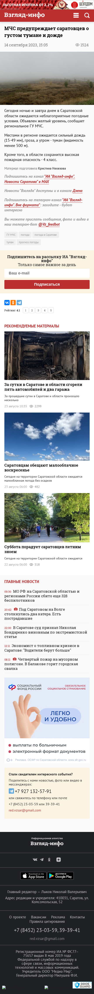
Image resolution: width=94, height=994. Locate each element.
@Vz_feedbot (49, 224)
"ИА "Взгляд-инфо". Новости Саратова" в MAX (39, 179)
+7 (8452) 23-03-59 (23, 804)
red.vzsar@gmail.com (25, 810)
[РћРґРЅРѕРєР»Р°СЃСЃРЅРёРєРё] (13, 302)
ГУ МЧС (11, 235)
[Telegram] (19, 302)
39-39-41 (52, 804)
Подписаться (47, 284)
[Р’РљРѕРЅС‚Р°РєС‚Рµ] (7, 302)
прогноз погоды (29, 242)
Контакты (77, 917)
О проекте (17, 917)
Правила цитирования (47, 921)
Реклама (58, 917)
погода (25, 235)
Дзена (77, 190)
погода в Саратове (46, 235)
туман (10, 242)
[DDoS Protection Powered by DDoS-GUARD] (82, 987)
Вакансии (38, 917)
